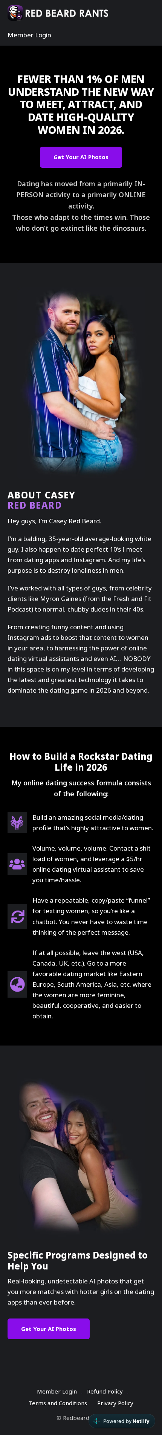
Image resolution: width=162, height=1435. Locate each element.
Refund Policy (105, 1391)
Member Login (29, 35)
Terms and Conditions (58, 1403)
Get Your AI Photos (81, 157)
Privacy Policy (115, 1403)
